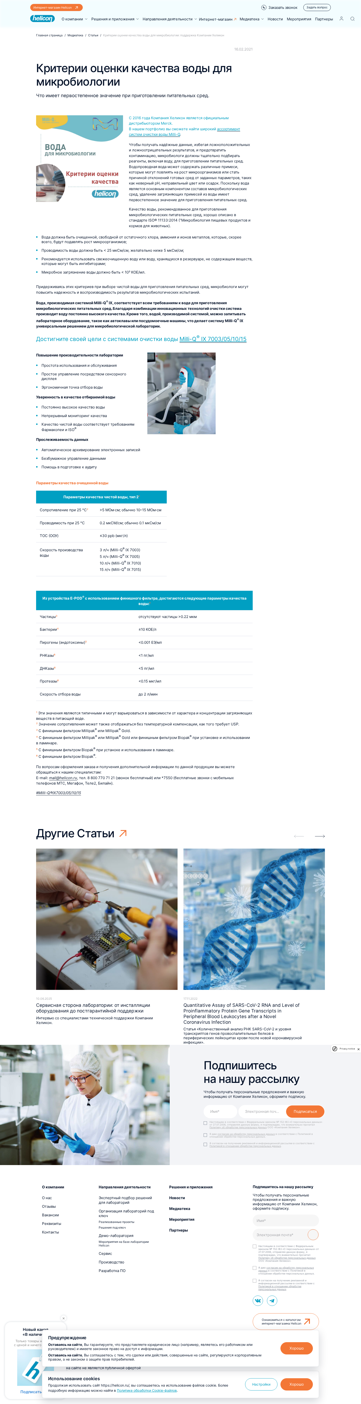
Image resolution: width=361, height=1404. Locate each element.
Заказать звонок (282, 7)
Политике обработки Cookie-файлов (147, 1390)
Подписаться (305, 1111)
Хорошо (297, 1348)
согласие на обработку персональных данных (246, 1133)
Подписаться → (35, 1391)
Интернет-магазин (216, 19)
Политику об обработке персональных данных (238, 1127)
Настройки (261, 1384)
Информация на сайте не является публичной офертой (91, 1367)
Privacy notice (347, 1048)
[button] (320, 836)
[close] (359, 1049)
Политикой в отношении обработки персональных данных (245, 1145)
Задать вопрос (317, 7)
